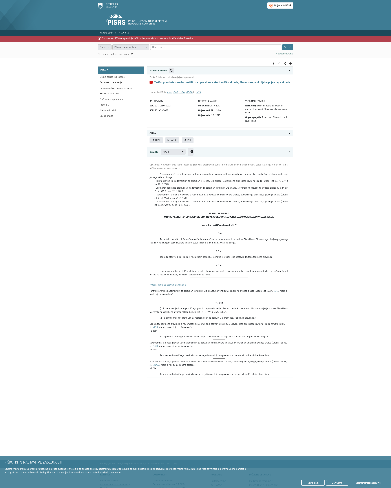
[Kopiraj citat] (171, 70)
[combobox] (130, 47)
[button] (220, 71)
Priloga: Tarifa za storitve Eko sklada (168, 284)
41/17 (169, 92)
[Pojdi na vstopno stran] (108, 8)
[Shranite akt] (279, 63)
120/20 (189, 92)
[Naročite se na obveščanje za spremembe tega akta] (274, 63)
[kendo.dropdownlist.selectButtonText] (146, 47)
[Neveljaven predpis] (151, 82)
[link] (106, 33)
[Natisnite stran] (290, 63)
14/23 (198, 92)
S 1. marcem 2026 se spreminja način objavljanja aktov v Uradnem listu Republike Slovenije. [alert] (147, 38)
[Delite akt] (285, 63)
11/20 (182, 92)
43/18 (175, 92)
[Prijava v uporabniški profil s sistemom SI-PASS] (280, 5)
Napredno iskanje (284, 53)
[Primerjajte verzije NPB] (191, 152)
